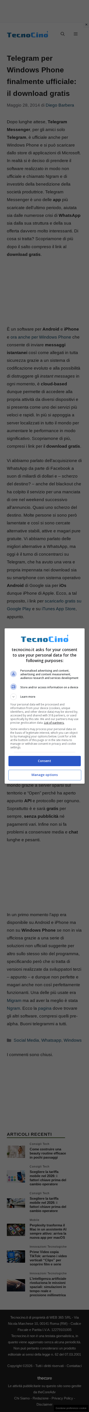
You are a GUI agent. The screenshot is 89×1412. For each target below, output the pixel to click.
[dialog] (45, 706)
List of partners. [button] (54, 723)
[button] (44, 697)
